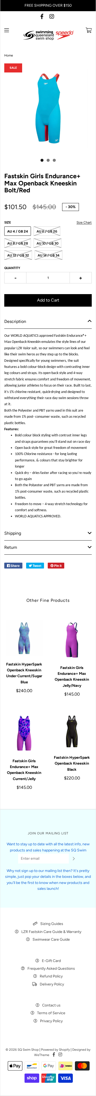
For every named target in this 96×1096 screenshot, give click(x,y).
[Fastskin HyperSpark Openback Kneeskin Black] (72, 731)
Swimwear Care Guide (51, 939)
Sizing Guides (51, 924)
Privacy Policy (51, 1021)
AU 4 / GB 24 (17, 231)
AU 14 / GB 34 (48, 255)
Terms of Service (51, 1013)
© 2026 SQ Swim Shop (22, 1050)
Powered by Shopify (55, 1050)
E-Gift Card (51, 961)
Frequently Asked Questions (51, 968)
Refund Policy (51, 976)
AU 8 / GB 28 (17, 243)
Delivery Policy (52, 984)
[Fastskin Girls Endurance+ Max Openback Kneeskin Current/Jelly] (24, 733)
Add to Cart (48, 300)
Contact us (51, 1005)
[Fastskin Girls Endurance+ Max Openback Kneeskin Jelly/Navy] (72, 640)
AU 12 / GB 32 (18, 255)
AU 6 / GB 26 (47, 231)
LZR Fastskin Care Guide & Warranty (51, 931)
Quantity (12, 268)
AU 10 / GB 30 (47, 243)
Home (8, 55)
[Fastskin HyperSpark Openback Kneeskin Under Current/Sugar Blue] (24, 638)
